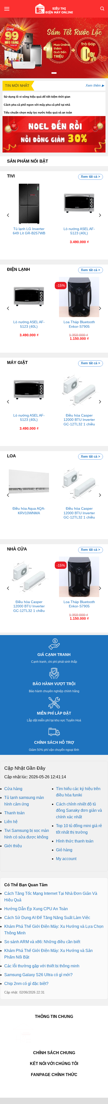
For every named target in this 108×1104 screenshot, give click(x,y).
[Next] (99, 215)
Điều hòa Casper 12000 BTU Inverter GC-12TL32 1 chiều (79, 420)
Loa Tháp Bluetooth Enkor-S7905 (79, 324)
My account (66, 859)
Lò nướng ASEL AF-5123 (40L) (79, 231)
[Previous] (8, 215)
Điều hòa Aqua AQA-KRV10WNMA (29, 511)
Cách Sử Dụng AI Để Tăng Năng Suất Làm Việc (47, 917)
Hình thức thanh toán (74, 841)
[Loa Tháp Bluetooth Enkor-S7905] (79, 297)
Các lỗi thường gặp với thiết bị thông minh (41, 966)
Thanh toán (14, 813)
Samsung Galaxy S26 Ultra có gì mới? (38, 975)
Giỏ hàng (64, 850)
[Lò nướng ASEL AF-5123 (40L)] (79, 203)
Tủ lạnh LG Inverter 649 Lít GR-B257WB (29, 231)
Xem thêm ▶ (95, 85)
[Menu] (7, 9)
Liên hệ (11, 822)
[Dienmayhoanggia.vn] (54, 9)
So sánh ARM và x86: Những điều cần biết (42, 942)
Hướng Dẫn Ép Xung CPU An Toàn (36, 909)
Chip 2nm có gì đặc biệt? (26, 983)
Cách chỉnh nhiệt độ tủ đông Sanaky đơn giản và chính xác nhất (79, 810)
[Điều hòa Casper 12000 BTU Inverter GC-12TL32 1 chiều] (79, 390)
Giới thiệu (13, 846)
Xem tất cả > (90, 176)
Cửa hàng (13, 789)
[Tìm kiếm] (102, 9)
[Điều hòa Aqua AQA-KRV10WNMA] (29, 483)
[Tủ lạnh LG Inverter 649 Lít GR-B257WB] (29, 203)
